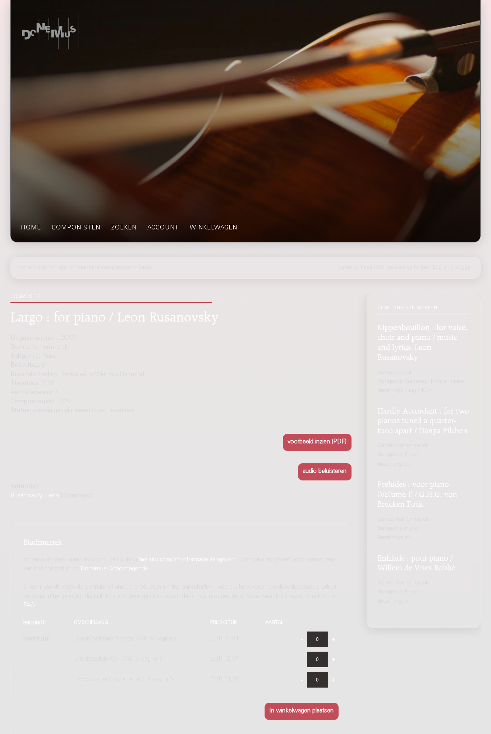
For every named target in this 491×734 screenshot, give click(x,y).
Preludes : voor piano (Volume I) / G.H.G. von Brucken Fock (417, 493)
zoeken (124, 228)
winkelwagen (213, 228)
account (163, 228)
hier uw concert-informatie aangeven (187, 560)
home (31, 228)
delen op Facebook (361, 267)
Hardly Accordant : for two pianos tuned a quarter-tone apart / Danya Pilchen (423, 419)
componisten (76, 228)
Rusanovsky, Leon (34, 496)
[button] (317, 442)
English (441, 267)
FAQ (29, 606)
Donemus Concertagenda (114, 569)
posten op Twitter (408, 267)
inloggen (463, 267)
